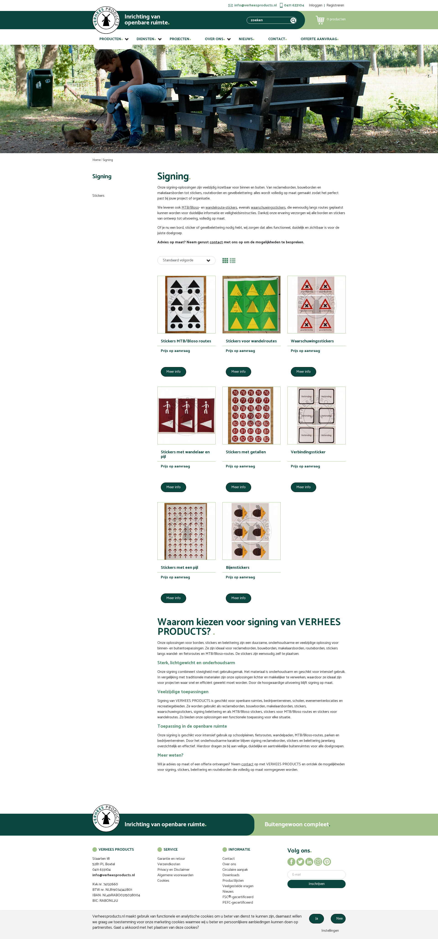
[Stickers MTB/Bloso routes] (186, 304)
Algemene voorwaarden (175, 875)
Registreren (335, 5)
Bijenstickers (237, 567)
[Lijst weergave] (232, 260)
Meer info (173, 372)
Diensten (145, 39)
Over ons (214, 39)
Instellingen (330, 931)
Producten (110, 39)
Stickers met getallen (246, 452)
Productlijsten (233, 881)
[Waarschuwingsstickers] (316, 304)
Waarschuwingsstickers (312, 341)
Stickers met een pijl (179, 567)
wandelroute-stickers (221, 208)
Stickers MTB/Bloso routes (186, 341)
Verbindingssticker (308, 452)
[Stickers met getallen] (251, 415)
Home (97, 160)
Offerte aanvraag (319, 39)
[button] (186, 260)
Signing (108, 160)
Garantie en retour (171, 859)
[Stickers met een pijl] (186, 531)
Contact (276, 39)
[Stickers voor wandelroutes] (251, 304)
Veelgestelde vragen (237, 886)
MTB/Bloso (190, 208)
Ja (316, 918)
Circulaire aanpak (235, 870)
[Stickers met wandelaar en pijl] (186, 415)
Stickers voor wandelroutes (251, 341)
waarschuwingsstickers (268, 208)
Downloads (231, 875)
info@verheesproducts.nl (255, 5)
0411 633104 (294, 5)
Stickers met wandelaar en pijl (185, 454)
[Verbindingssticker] (316, 415)
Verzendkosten (168, 864)
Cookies (163, 881)
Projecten (179, 39)
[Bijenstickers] (251, 531)
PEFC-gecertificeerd (237, 903)
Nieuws (246, 39)
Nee (339, 918)
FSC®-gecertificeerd (237, 897)
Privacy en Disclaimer (173, 870)
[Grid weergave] (225, 260)
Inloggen (315, 5)
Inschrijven (317, 884)
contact (216, 242)
